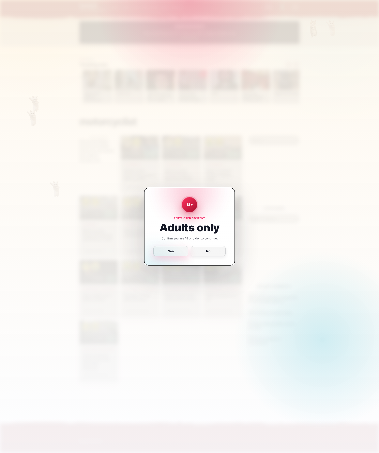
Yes (171, 251)
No (208, 251)
